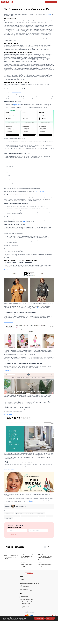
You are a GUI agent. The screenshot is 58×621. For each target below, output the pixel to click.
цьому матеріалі (40, 191)
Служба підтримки (24, 596)
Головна (6, 5)
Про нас (22, 576)
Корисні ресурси (29, 513)
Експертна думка (32, 515)
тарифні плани (17, 104)
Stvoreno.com (25, 606)
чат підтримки (28, 501)
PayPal (25, 221)
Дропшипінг (8, 515)
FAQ (21, 593)
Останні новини (9, 513)
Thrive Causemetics (9, 469)
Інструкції (17, 515)
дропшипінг (48, 14)
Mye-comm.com (26, 607)
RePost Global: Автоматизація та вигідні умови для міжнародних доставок (45, 557)
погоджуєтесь (7, 619)
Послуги (22, 582)
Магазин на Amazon (24, 586)
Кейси (24, 515)
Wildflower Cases (8, 322)
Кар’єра (21, 577)
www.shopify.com (16, 92)
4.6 (37, 307)
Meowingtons (7, 370)
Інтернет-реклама (24, 585)
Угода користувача (24, 597)
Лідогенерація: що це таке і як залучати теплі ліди (45, 565)
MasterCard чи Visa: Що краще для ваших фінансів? (28, 565)
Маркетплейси (40, 513)
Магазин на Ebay (24, 589)
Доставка (42, 515)
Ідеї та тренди (19, 513)
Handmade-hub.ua (26, 603)
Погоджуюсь (39, 618)
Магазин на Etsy (23, 587)
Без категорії (8, 518)
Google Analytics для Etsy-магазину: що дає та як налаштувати (28, 556)
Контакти (22, 579)
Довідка (21, 595)
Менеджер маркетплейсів (26, 590)
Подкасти (50, 515)
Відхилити (50, 618)
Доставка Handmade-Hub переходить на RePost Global (11, 557)
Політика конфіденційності (26, 599)
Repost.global (25, 604)
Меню (51, 2)
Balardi (6, 269)
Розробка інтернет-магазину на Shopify (29, 583)
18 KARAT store (8, 414)
